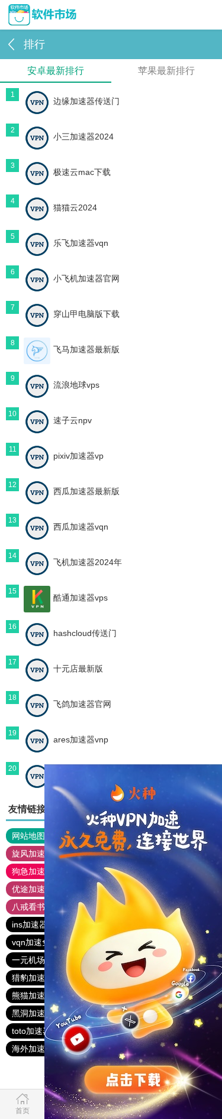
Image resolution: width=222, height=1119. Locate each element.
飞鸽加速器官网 (82, 704)
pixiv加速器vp (78, 455)
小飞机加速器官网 (86, 278)
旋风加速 (28, 853)
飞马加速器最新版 (86, 349)
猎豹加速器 (32, 977)
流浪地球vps (76, 385)
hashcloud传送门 (85, 633)
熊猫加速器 (32, 995)
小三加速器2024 (83, 136)
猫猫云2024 (75, 207)
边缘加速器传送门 (86, 101)
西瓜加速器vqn (80, 526)
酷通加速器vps (80, 597)
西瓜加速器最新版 (86, 491)
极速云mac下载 (82, 172)
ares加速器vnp (80, 739)
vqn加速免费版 (39, 942)
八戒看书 (28, 907)
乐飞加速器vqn (80, 243)
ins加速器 (29, 924)
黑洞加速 (28, 1013)
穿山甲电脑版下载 (86, 314)
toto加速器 (31, 1031)
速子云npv (72, 420)
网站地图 (28, 836)
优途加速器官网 (41, 889)
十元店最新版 (78, 668)
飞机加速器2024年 (87, 562)
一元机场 (28, 960)
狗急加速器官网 (41, 871)
